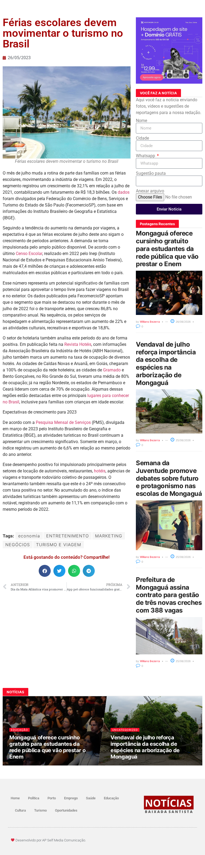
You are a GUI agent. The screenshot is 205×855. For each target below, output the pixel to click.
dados (123, 192)
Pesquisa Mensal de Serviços (63, 422)
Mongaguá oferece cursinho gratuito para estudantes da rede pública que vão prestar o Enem (167, 248)
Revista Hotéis (77, 344)
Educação (19, 729)
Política (33, 798)
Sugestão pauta (151, 173)
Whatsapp (146, 156)
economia (29, 535)
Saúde (91, 798)
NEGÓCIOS (17, 544)
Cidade (142, 138)
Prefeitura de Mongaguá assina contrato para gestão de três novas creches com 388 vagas (169, 595)
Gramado (112, 369)
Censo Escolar (29, 253)
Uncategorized (125, 729)
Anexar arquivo (150, 191)
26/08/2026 (183, 321)
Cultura (20, 810)
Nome (141, 121)
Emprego (71, 798)
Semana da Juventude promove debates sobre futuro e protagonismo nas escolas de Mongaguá (169, 478)
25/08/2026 (183, 440)
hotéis (99, 470)
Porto (52, 798)
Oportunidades (66, 810)
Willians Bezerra (150, 321)
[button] (45, 571)
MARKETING (108, 535)
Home (15, 798)
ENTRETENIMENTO (67, 535)
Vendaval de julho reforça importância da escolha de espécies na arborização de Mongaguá (166, 364)
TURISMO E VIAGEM (58, 544)
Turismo (40, 810)
